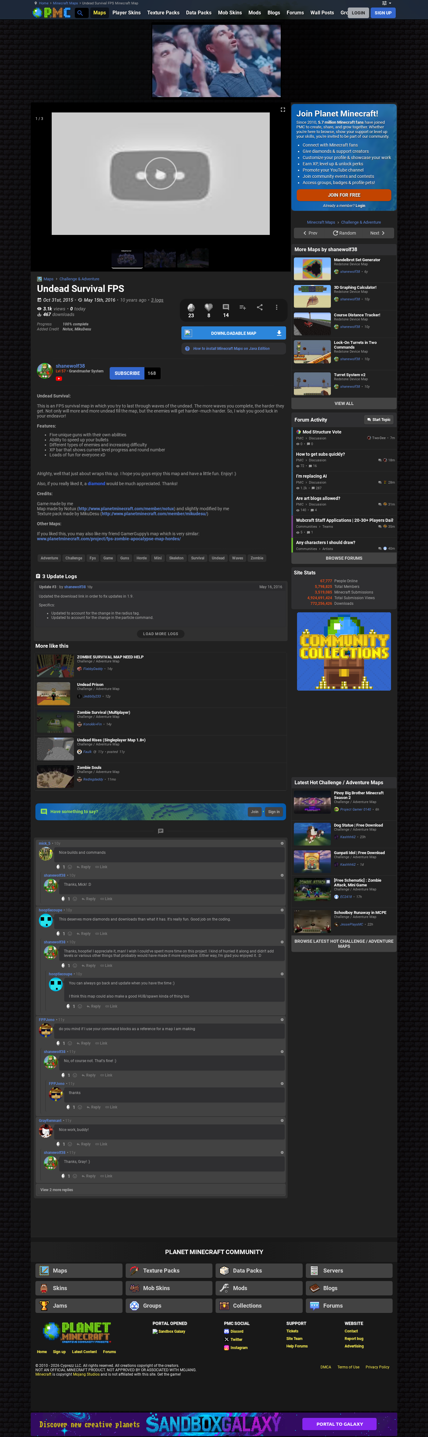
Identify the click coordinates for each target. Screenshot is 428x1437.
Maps (49, 279)
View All (344, 482)
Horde (142, 558)
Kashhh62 (348, 916)
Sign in (274, 812)
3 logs (157, 300)
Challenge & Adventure (79, 279)
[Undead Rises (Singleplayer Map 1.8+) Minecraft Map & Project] (55, 749)
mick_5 (44, 843)
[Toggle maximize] (283, 109)
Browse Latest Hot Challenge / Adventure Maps (344, 1023)
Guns (124, 558)
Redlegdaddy (93, 779)
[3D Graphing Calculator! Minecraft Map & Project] (312, 375)
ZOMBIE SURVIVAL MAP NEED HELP (110, 657)
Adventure (49, 558)
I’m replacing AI (311, 555)
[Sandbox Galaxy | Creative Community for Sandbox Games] (214, 1424)
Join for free (344, 195)
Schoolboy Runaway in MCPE (360, 991)
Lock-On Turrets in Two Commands (355, 424)
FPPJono (47, 1020)
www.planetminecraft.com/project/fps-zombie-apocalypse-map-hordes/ (109, 538)
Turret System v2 (349, 454)
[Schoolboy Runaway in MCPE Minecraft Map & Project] (312, 1000)
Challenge (73, 558)
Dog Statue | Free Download (358, 904)
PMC (300, 518)
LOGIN (358, 12)
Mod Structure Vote (322, 511)
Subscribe (127, 373)
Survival (197, 558)
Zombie (257, 558)
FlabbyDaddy (93, 669)
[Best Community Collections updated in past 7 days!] (344, 768)
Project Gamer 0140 (355, 889)
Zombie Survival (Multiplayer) (103, 712)
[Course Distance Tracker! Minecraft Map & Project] (312, 403)
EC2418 (346, 976)
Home (44, 3)
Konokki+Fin (92, 724)
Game (108, 558)
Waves (237, 558)
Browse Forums (344, 637)
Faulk (87, 752)
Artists (327, 628)
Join (254, 812)
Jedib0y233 (92, 696)
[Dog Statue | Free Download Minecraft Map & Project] (312, 913)
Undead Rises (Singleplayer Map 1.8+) (111, 740)
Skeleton (176, 558)
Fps (93, 558)
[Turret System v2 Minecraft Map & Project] (312, 463)
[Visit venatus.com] (268, 87)
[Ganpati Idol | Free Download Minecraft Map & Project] (312, 941)
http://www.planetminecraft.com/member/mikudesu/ (154, 513)
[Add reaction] (70, 867)
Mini (158, 558)
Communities (306, 606)
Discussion (317, 518)
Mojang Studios (86, 1374)
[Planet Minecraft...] (80, 12)
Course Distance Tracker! (357, 394)
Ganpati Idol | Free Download (359, 932)
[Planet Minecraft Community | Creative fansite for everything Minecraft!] (76, 1332)
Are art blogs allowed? (318, 577)
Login (360, 206)
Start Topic (381, 499)
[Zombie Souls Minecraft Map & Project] (55, 776)
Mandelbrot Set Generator (357, 339)
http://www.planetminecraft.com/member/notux (126, 508)
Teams (327, 606)
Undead (218, 558)
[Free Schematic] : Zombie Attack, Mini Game (357, 962)
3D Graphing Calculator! (355, 366)
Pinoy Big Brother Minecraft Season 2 (359, 874)
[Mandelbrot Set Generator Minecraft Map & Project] (312, 348)
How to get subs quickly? (320, 533)
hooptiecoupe (50, 910)
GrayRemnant (50, 1120)
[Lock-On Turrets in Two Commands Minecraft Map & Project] (312, 433)
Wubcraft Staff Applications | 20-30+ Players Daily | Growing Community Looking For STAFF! (345, 599)
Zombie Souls (89, 767)
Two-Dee (379, 517)
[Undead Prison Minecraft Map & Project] (55, 693)
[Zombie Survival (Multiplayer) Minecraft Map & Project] (55, 721)
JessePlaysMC (351, 1004)
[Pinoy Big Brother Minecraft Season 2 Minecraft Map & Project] (312, 883)
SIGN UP (383, 12)
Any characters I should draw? (325, 621)
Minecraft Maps (65, 3)
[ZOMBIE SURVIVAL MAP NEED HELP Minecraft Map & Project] (55, 666)
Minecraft (43, 1374)
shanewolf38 (70, 366)
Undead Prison (90, 684)
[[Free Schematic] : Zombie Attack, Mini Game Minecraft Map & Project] (312, 971)
